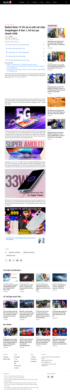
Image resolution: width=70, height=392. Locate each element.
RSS (15, 363)
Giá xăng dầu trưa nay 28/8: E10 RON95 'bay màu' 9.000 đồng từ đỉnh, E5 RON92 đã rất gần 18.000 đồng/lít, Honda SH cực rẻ (10, 342)
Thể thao (54, 2)
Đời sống (49, 108)
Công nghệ (21, 2)
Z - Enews (41, 2)
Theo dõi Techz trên (9, 39)
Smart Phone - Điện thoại (9, 24)
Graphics (34, 361)
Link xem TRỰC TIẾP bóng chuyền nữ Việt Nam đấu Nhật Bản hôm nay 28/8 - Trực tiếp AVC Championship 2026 (26, 342)
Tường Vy (11, 36)
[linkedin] (21, 260)
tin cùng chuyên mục (12, 270)
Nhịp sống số (50, 39)
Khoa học (48, 2)
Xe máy (49, 85)
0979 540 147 (49, 360)
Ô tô (4, 309)
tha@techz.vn (44, 365)
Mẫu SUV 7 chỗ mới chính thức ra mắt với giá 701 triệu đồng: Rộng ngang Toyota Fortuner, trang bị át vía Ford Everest (27, 314)
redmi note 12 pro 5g (14, 252)
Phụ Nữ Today (6, 359)
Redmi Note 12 (15, 162)
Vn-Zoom (16, 368)
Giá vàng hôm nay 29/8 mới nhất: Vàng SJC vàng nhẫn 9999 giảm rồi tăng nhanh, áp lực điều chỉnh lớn (56, 112)
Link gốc (7, 249)
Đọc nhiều (7, 325)
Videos (34, 357)
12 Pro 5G (16, 77)
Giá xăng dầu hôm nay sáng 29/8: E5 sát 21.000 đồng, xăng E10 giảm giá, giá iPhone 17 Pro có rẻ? (56, 66)
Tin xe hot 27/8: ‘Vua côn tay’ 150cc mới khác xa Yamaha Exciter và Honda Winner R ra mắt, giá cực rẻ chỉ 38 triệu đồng (43, 314)
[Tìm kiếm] (65, 2)
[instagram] (13, 260)
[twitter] (6, 260)
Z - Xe (27, 2)
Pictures (34, 359)
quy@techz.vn (47, 362)
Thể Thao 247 (17, 365)
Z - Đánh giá (34, 2)
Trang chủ (5, 357)
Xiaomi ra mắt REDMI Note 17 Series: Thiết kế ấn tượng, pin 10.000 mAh (59, 286)
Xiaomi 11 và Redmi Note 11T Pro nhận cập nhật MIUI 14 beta (22, 64)
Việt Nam (54, 309)
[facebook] (10, 260)
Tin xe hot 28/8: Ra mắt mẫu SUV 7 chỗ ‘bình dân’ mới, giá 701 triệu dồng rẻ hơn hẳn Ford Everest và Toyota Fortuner (10, 314)
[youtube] (17, 260)
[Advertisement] (25, 88)
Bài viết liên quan (9, 63)
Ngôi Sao (16, 361)
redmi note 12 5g (10, 255)
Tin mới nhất (52, 25)
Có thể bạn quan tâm (12, 297)
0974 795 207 (53, 364)
